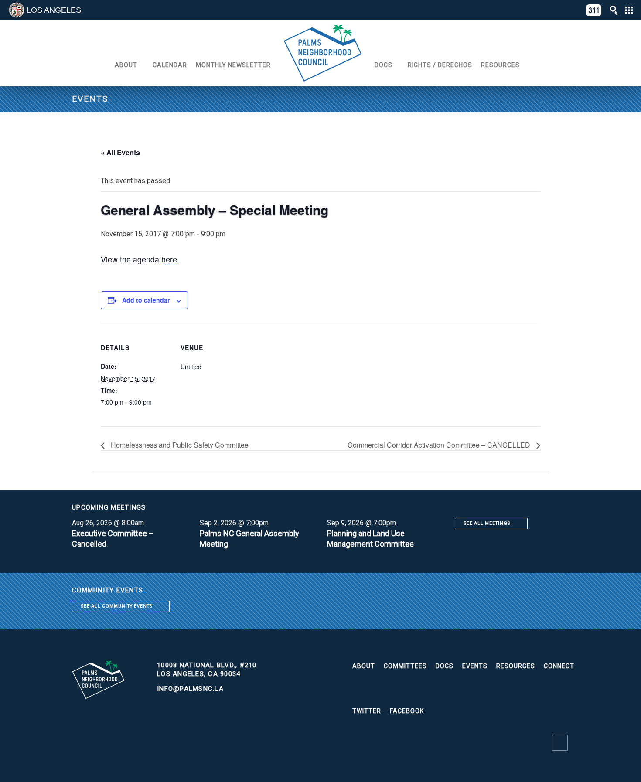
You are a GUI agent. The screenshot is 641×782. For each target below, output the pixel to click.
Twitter (366, 710)
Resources (500, 64)
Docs (383, 64)
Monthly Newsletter (233, 64)
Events (475, 666)
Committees (405, 666)
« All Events (120, 152)
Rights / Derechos (440, 64)
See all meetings (487, 523)
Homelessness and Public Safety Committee (179, 445)
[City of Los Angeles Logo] (16, 10)
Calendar (170, 64)
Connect (559, 666)
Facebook (407, 710)
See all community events (116, 606)
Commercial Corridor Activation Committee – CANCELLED (440, 445)
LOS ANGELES (54, 10)
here (169, 259)
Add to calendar (146, 300)
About (126, 64)
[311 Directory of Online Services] (594, 10)
